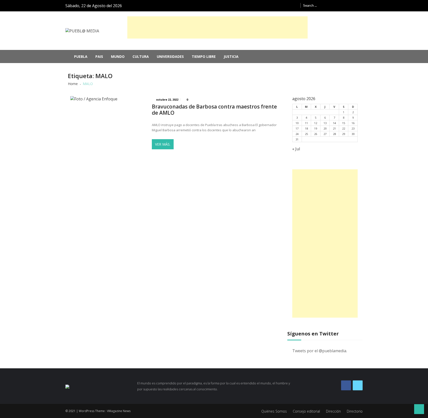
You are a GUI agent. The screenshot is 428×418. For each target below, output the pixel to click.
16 (352, 123)
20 (324, 128)
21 (334, 128)
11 (306, 123)
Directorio (355, 411)
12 (315, 123)
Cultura (141, 56)
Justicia (231, 56)
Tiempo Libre (204, 56)
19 (315, 128)
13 (324, 123)
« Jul (296, 149)
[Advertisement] (217, 27)
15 (343, 123)
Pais (99, 56)
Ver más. (162, 144)
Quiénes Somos (274, 411)
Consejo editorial (306, 411)
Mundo (118, 56)
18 (306, 128)
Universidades (170, 56)
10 (296, 123)
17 (296, 128)
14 (334, 123)
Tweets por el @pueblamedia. (319, 350)
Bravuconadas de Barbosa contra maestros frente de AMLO (214, 110)
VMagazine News (119, 411)
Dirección (333, 411)
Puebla (80, 56)
